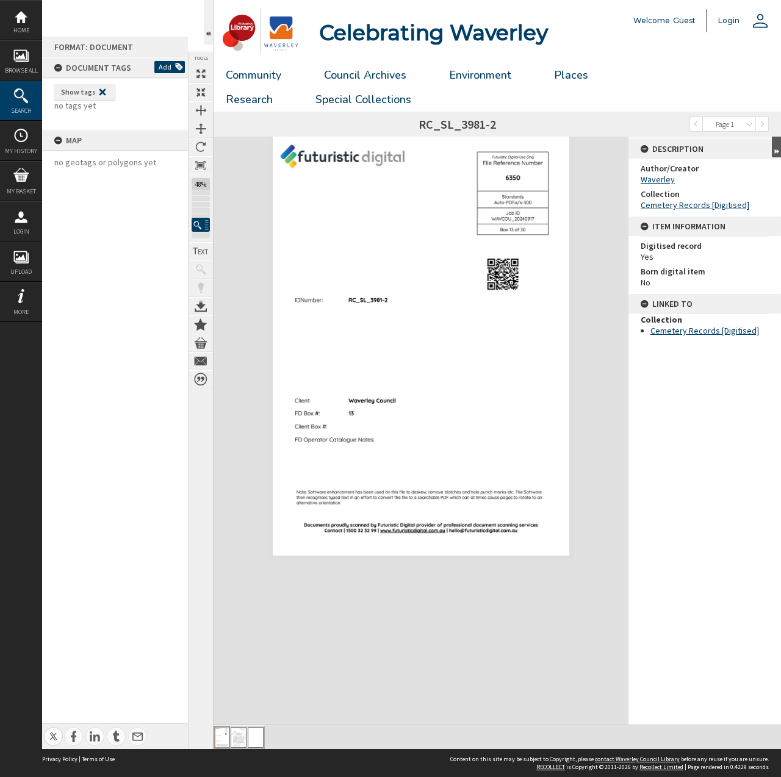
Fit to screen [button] (201, 92)
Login (21, 231)
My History (21, 151)
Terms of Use (98, 759)
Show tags (78, 91)
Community (253, 75)
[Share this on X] (53, 730)
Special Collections (363, 99)
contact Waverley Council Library (637, 759)
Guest (684, 20)
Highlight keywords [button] (201, 288)
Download (201, 306)
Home (21, 30)
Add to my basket (201, 343)
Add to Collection (201, 324)
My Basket (21, 191)
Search (21, 111)
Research (249, 99)
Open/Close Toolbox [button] (208, 22)
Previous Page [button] (696, 124)
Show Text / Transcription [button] (201, 251)
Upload (21, 272)
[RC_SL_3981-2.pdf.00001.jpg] (222, 737)
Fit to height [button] (201, 129)
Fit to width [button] (201, 110)
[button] (201, 225)
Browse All (21, 70)
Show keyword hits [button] (201, 269)
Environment (480, 75)
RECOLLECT (550, 767)
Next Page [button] (762, 124)
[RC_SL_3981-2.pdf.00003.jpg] (256, 737)
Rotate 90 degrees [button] (201, 147)
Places (571, 75)
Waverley (658, 179)
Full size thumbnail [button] (201, 74)
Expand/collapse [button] (776, 147)
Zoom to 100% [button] (201, 165)
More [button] (21, 312)
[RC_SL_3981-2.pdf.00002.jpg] (239, 737)
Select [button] (749, 124)
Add (165, 66)
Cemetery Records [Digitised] (695, 204)
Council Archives (365, 75)
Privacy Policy (59, 759)
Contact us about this (201, 361)
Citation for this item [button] (201, 379)
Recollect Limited (661, 767)
